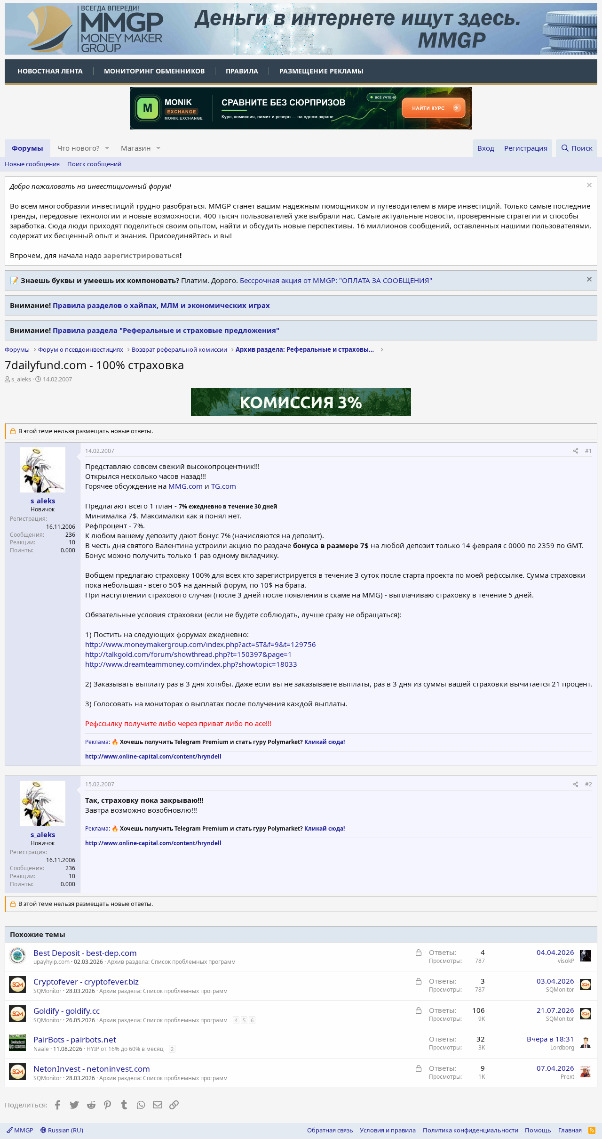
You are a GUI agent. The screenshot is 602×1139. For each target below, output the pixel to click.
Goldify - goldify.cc (66, 1010)
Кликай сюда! (324, 742)
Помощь (538, 1130)
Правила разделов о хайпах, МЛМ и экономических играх (161, 305)
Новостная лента (50, 70)
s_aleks (21, 379)
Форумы (27, 148)
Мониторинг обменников (154, 70)
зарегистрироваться (141, 255)
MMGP (23, 1130)
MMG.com (185, 486)
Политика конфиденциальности (470, 1130)
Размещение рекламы (321, 70)
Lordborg (562, 1047)
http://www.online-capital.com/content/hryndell (153, 756)
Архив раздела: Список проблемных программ (171, 962)
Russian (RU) (65, 1130)
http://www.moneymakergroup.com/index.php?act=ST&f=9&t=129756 (200, 644)
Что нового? (78, 148)
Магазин (136, 148)
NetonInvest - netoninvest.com (91, 1068)
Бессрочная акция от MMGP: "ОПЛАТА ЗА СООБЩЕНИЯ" (336, 280)
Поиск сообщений (94, 164)
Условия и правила (388, 1130)
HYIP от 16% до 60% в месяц (125, 1049)
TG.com (223, 486)
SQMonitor (47, 991)
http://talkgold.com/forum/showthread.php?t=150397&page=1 (188, 654)
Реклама (97, 742)
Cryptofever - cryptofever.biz (86, 981)
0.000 (68, 550)
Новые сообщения (32, 164)
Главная (570, 1130)
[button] (107, 148)
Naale (41, 1049)
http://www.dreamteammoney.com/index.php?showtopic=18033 (191, 664)
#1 (588, 451)
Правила (242, 70)
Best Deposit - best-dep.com (85, 952)
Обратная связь (330, 1130)
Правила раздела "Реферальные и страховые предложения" (166, 330)
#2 (588, 784)
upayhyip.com (51, 962)
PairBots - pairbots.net (74, 1039)
